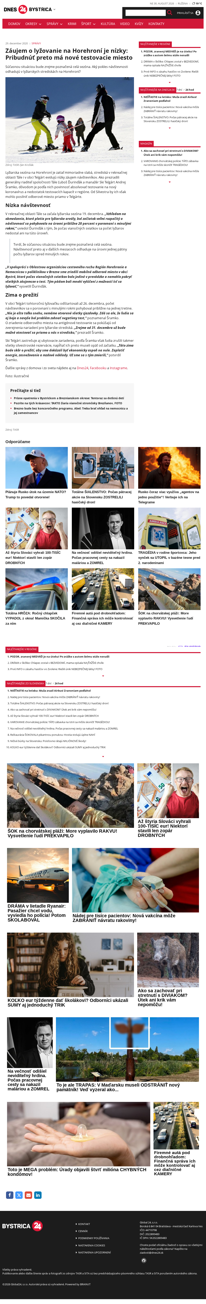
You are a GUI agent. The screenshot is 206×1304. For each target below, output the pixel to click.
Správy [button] (53, 24)
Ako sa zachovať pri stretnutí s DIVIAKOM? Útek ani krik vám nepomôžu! (171, 152)
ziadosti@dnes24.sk (151, 1252)
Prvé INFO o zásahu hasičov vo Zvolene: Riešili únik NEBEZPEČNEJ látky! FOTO (171, 73)
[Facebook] (9, 1195)
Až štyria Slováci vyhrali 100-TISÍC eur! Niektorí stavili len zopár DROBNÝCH (54, 716)
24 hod (189, 89)
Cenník (83, 1231)
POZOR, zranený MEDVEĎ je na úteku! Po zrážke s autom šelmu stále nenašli (170, 53)
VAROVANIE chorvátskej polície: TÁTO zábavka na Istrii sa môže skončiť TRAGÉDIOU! (171, 163)
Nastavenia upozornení (94, 1252)
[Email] (28, 1195)
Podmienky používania (93, 1238)
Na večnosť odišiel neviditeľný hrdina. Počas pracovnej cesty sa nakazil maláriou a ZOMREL (64, 728)
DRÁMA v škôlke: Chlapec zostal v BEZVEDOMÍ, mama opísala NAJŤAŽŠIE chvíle (171, 63)
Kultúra (108, 24)
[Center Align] (169, 13)
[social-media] (143, 1260)
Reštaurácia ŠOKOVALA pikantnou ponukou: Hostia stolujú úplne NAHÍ (52, 735)
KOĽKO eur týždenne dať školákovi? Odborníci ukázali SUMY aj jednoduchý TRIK (58, 747)
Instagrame (118, 368)
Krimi (72, 24)
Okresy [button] (32, 24)
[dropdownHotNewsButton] (170, 182)
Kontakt (84, 1224)
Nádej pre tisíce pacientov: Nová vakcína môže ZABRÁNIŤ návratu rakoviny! (171, 109)
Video (125, 24)
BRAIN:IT (85, 1284)
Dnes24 (82, 368)
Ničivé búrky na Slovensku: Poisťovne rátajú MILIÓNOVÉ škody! (48, 741)
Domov (14, 24)
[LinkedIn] (38, 1195)
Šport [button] (87, 24)
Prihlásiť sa (185, 13)
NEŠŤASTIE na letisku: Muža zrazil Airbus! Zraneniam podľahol (170, 99)
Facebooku (98, 368)
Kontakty (156, 24)
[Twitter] (19, 1195)
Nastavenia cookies (91, 1245)
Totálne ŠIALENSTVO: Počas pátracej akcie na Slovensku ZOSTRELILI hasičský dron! (170, 119)
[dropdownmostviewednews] (170, 83)
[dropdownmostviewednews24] (170, 128)
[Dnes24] (40, 9)
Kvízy (139, 24)
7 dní (179, 89)
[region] (54, 9)
